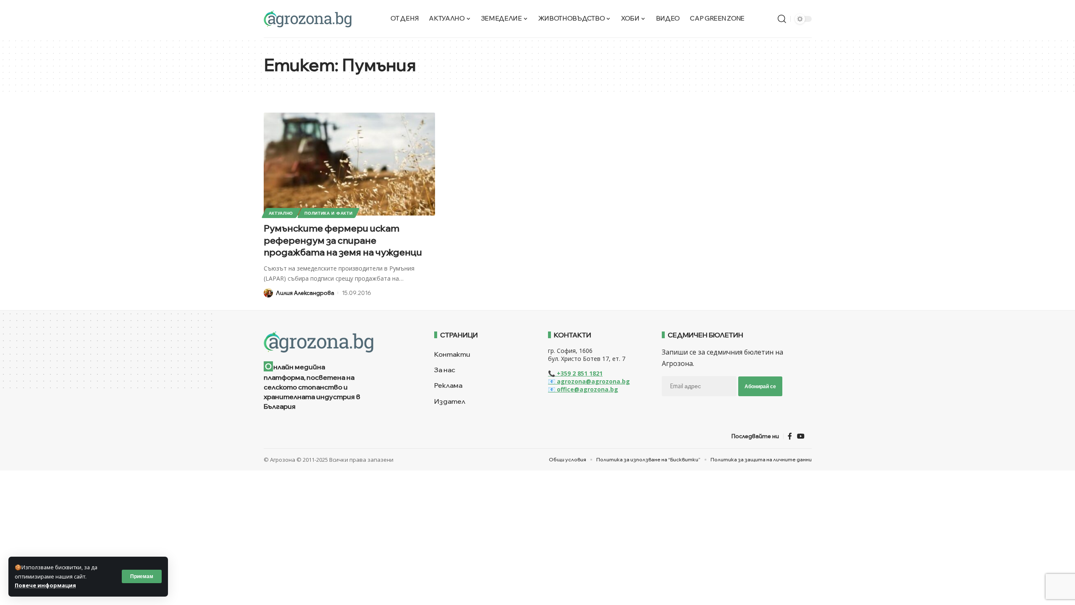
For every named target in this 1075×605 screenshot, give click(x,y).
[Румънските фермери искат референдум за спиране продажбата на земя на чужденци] (349, 164)
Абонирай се (760, 386)
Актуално (281, 213)
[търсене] (782, 19)
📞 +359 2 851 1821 (575, 373)
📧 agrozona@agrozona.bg (589, 381)
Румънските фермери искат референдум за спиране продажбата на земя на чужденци (343, 240)
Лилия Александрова (305, 292)
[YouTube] (801, 436)
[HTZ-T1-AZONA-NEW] (339, 341)
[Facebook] (790, 436)
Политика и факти (328, 213)
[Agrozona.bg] (307, 19)
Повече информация (45, 585)
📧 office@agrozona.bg (583, 389)
